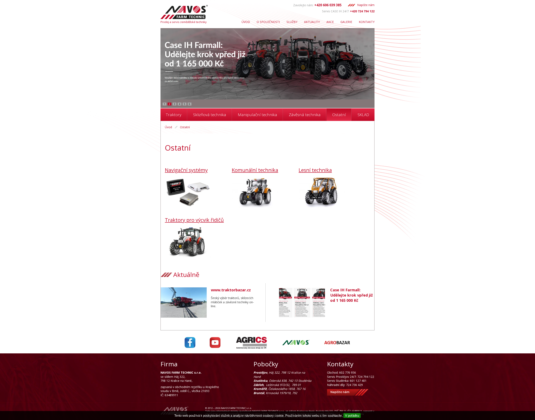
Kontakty (366, 22)
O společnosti (268, 22)
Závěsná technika (305, 114)
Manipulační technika (257, 114)
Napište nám (365, 5)
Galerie (346, 22)
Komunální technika (255, 169)
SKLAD (363, 114)
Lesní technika (315, 169)
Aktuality (312, 22)
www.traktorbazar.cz (231, 289)
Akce (330, 22)
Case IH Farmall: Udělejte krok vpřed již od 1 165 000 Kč (351, 295)
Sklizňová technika (209, 114)
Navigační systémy (186, 169)
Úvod (246, 22)
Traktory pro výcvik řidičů (194, 219)
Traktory (173, 114)
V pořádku (352, 415)
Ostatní (339, 114)
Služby (292, 22)
